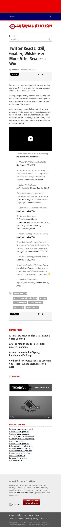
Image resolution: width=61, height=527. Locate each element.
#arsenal (33, 179)
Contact (44, 519)
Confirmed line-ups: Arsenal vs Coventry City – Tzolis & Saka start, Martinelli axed (30, 363)
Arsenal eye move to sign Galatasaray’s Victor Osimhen (29, 337)
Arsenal (43, 298)
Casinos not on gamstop (19, 431)
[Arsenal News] (16, 504)
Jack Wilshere (20, 303)
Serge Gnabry (32, 307)
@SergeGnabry (23, 199)
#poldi (40, 179)
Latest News (35, 515)
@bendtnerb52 (23, 222)
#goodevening (34, 225)
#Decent (32, 202)
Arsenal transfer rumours (24, 492)
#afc (27, 157)
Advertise (21, 515)
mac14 (14, 70)
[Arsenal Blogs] (32, 504)
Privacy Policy (32, 519)
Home (11, 515)
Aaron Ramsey (20, 294)
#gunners (20, 157)
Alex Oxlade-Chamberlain (25, 298)
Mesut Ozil (18, 307)
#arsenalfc (34, 157)
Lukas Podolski (36, 303)
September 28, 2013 (25, 165)
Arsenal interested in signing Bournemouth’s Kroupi (24, 354)
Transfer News (16, 519)
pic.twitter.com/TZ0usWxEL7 (34, 251)
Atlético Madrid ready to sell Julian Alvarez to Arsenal (27, 345)
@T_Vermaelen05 (24, 219)
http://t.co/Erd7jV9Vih (25, 228)
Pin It (40, 74)
